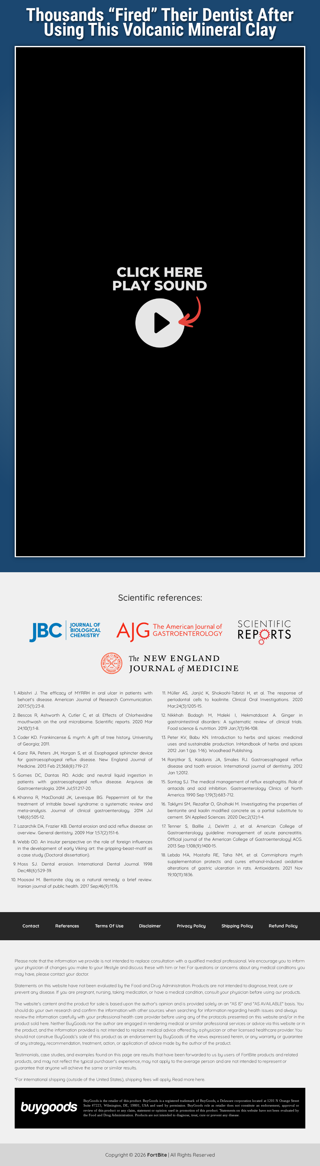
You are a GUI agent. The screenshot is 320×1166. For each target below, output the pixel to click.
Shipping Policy (237, 926)
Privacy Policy (191, 926)
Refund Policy (283, 926)
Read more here (188, 1079)
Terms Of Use (109, 926)
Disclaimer (150, 926)
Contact (30, 926)
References (67, 926)
